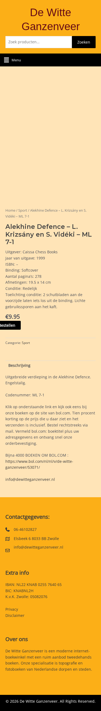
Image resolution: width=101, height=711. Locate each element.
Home (10, 210)
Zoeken (83, 42)
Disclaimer (15, 615)
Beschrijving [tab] (19, 365)
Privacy (11, 609)
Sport (22, 210)
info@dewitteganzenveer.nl (30, 479)
